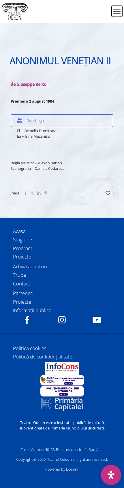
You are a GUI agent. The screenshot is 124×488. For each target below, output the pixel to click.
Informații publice (32, 310)
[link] (62, 368)
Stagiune (22, 239)
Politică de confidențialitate (42, 356)
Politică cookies (29, 348)
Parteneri (23, 293)
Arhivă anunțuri (30, 266)
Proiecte (22, 256)
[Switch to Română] (103, 7)
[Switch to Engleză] (103, 14)
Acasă (19, 231)
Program (22, 248)
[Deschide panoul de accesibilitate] (111, 475)
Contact (21, 283)
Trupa (19, 275)
